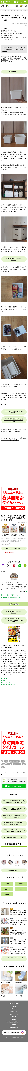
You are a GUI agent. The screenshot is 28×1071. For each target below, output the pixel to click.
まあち (6, 761)
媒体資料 (14, 1024)
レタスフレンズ (17, 764)
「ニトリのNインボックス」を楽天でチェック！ (14, 259)
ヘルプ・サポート (14, 1009)
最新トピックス (14, 1014)
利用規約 (14, 1006)
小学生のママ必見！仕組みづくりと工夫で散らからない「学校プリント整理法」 (13, 430)
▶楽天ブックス (5, 682)
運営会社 (14, 1016)
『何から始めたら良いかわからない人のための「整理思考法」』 (13, 58)
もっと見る (22, 591)
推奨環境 (14, 1019)
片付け (3, 764)
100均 (23, 764)
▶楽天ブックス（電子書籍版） (10, 684)
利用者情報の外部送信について (14, 1022)
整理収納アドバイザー (14, 761)
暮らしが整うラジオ (12, 595)
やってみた (9, 764)
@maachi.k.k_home (15, 597)
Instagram (4, 37)
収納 (3, 767)
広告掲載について (14, 1011)
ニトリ (22, 761)
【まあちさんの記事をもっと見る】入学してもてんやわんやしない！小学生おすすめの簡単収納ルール (13, 49)
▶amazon (4, 678)
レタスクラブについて (14, 1027)
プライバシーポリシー (14, 1003)
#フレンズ (14, 23)
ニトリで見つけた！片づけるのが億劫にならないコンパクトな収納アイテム (13, 439)
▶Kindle (3, 680)
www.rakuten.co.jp (6, 543)
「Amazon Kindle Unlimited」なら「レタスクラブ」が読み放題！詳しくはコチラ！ (13, 420)
